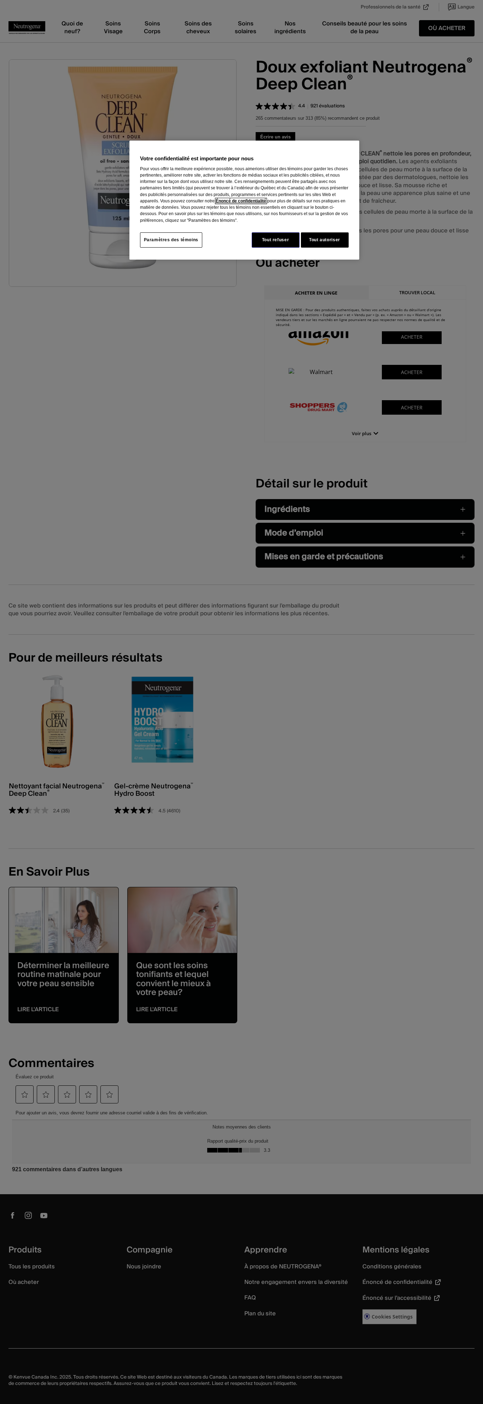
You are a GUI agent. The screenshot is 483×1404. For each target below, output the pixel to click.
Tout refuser (275, 239)
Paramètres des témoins (171, 239)
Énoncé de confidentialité (241, 201)
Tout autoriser (324, 239)
